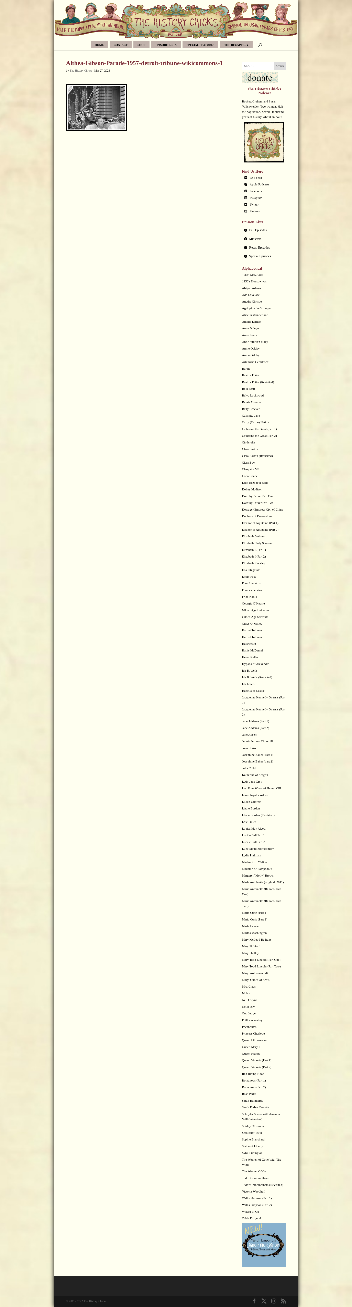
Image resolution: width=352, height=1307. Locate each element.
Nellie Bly (248, 1006)
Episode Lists (166, 45)
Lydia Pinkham (251, 855)
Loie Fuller (249, 821)
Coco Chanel (250, 476)
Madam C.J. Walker (254, 862)
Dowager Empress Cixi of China (262, 509)
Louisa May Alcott (253, 828)
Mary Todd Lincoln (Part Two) (261, 966)
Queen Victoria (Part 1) (256, 1060)
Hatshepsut (249, 643)
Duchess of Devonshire (257, 516)
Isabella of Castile (253, 690)
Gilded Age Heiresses (255, 610)
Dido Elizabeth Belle (255, 482)
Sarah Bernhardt (252, 1100)
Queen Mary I (251, 1047)
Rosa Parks (249, 1094)
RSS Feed (256, 177)
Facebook (256, 191)
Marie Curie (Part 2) (254, 919)
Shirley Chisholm (253, 1126)
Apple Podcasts (259, 184)
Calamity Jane (251, 415)
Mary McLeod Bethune (257, 939)
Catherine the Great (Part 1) (259, 429)
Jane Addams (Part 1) (255, 721)
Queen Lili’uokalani (254, 1040)
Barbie (246, 368)
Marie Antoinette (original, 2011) (263, 882)
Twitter (254, 204)
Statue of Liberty (252, 1146)
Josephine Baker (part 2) (257, 761)
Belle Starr (248, 388)
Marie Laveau (251, 926)
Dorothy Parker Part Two (258, 502)
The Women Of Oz (254, 1171)
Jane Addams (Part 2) (255, 728)
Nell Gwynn (249, 1000)
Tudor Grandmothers (255, 1178)
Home (99, 45)
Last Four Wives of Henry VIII (261, 788)
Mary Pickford (251, 946)
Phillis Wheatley (252, 1020)
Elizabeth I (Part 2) (254, 556)
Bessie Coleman (252, 402)
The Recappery (236, 45)
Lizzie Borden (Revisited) (258, 815)
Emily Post (249, 576)
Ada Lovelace (251, 294)
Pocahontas (249, 1026)
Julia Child (249, 768)
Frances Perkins (252, 590)
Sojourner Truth (252, 1132)
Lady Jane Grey (252, 781)
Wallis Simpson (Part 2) (257, 1205)
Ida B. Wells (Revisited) (257, 677)
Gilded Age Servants (255, 617)
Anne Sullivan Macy (255, 341)
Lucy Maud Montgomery (258, 848)
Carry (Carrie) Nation (255, 422)
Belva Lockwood (253, 395)
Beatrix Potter (250, 375)
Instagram (256, 197)
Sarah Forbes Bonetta (255, 1107)
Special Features (200, 45)
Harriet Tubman (252, 630)
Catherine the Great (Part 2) (259, 435)
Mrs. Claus (249, 986)
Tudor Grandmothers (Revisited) (262, 1184)
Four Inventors (251, 583)
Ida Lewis (248, 684)
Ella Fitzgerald (251, 570)
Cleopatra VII (250, 469)
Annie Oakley (251, 348)
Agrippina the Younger (256, 308)
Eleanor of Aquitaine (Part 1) (260, 523)
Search (280, 66)
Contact (121, 45)
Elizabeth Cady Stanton (257, 543)
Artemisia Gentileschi (255, 362)
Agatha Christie (252, 301)
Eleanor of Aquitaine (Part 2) (260, 529)
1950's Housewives (254, 281)
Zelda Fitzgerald (252, 1218)
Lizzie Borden (251, 808)
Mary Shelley (250, 953)
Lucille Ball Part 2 (253, 842)
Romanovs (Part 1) (254, 1080)
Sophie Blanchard (253, 1139)
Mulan (246, 993)
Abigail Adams (251, 288)
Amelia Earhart (251, 321)
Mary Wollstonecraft (255, 973)
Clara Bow (248, 462)
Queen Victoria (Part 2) (256, 1067)
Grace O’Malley (252, 623)
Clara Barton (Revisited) (257, 455)
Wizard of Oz (250, 1211)
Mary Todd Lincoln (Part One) (261, 959)
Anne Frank (249, 335)
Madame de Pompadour (257, 868)
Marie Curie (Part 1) (254, 912)
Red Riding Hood (253, 1073)
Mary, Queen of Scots (256, 979)
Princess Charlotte (253, 1033)
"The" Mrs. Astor (252, 274)
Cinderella (248, 442)
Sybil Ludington (252, 1153)
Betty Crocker (251, 409)
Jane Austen (249, 734)
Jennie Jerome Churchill (257, 741)
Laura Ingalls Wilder (255, 795)
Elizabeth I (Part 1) (254, 549)
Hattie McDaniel (252, 650)
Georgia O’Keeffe (253, 603)
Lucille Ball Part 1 (253, 835)
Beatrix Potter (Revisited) (258, 382)
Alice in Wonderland (255, 315)
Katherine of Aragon (255, 775)
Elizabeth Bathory (253, 536)
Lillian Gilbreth (251, 801)
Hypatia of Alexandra (255, 663)
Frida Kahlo (249, 596)
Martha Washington (254, 933)
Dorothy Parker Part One (257, 496)
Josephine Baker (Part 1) (257, 754)
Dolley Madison (252, 489)
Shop (141, 45)
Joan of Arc (249, 748)
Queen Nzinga (251, 1053)
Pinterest (255, 211)
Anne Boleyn (250, 328)
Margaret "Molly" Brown (258, 875)
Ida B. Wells (249, 670)
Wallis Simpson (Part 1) (257, 1198)
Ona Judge (249, 1013)
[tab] (264, 230)
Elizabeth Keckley (253, 563)
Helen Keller (250, 657)
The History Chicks (81, 70)
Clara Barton (250, 449)
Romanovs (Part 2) (254, 1087)
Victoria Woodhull (253, 1191)
